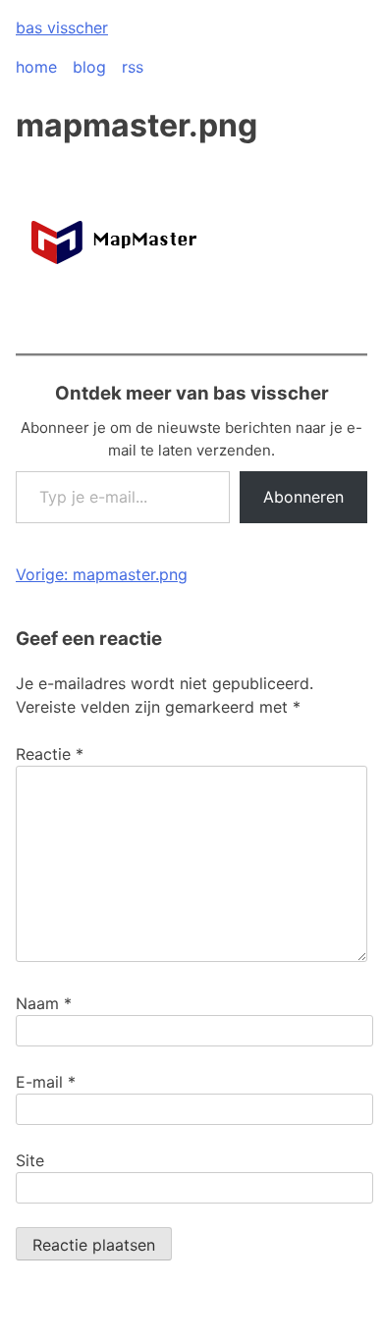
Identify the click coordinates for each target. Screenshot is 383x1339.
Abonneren (303, 497)
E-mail (46, 1082)
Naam (44, 1003)
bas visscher (62, 27)
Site (30, 1160)
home (36, 67)
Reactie (49, 754)
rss (132, 67)
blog (89, 67)
